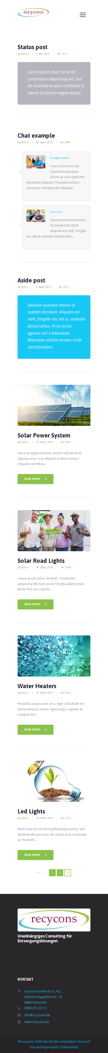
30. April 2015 (44, 142)
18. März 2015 (44, 567)
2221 (68, 818)
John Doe (56, 212)
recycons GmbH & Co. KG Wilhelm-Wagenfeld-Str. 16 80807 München (43, 997)
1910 (65, 53)
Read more (32, 478)
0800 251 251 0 (35, 1008)
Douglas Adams (60, 158)
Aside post (31, 280)
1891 (68, 442)
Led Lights (31, 811)
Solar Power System (44, 435)
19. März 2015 (44, 442)
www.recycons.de (36, 1022)
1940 (68, 567)
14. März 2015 (44, 818)
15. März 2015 (44, 692)
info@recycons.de (37, 1015)
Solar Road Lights (41, 560)
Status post (32, 47)
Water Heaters (37, 686)
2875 (66, 287)
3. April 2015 (43, 287)
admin (25, 53)
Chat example (36, 135)
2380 (67, 142)
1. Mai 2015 (43, 53)
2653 (68, 692)
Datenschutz (69, 1047)
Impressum (50, 1047)
